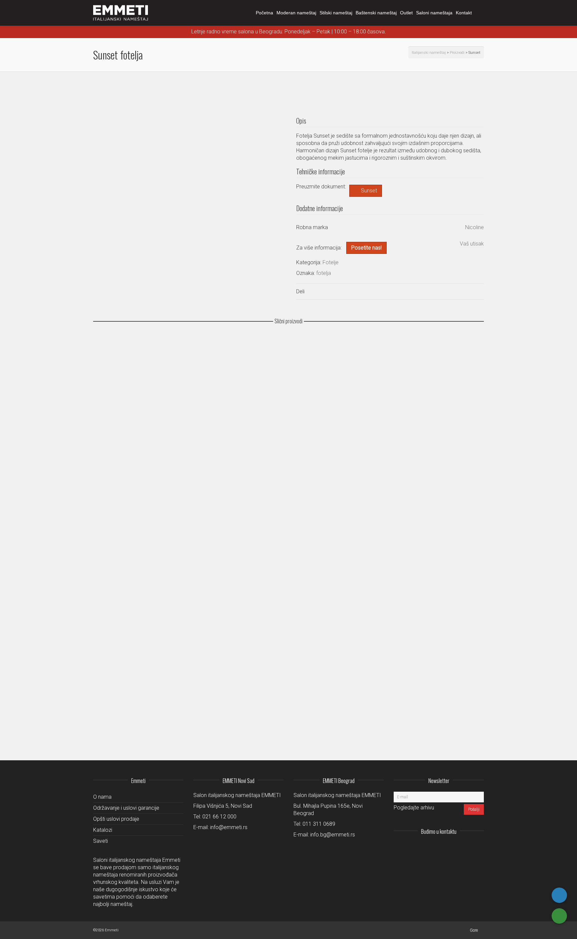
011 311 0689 (319, 824)
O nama (102, 797)
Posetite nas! (366, 248)
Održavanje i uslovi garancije (126, 808)
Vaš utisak (472, 244)
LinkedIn (449, 847)
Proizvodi (457, 52)
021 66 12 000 (219, 816)
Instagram (434, 847)
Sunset (369, 190)
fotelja (323, 273)
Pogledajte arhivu (414, 807)
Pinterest (478, 847)
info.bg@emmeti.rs (332, 834)
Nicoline (474, 227)
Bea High (107, 721)
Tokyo (104, 397)
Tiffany (105, 358)
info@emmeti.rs (228, 827)
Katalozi (102, 830)
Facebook (463, 847)
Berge (104, 682)
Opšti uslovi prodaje (116, 819)
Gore (474, 930)
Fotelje (331, 262)
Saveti (100, 841)
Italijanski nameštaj (429, 52)
